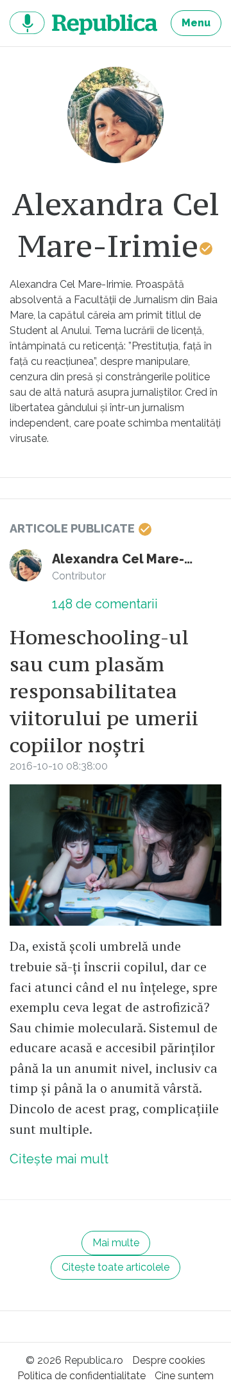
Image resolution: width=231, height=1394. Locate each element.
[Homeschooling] (115, 855)
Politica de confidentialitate (81, 1376)
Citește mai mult (59, 1159)
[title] (115, 115)
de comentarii (105, 604)
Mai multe (115, 1243)
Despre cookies (168, 1360)
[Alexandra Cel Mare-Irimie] (26, 565)
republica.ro (83, 23)
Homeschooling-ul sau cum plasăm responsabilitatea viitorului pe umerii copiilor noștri (104, 691)
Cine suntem (184, 1376)
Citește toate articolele (115, 1267)
